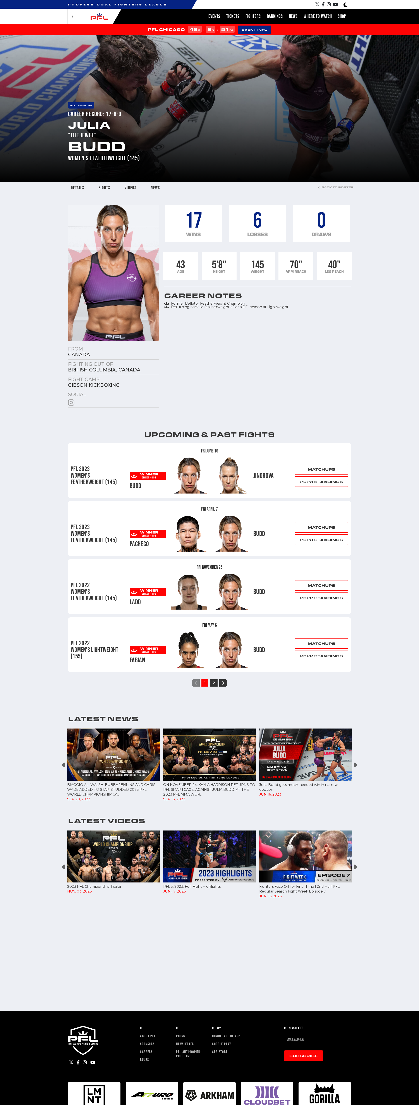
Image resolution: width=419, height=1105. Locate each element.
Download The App (226, 1036)
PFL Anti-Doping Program (188, 1054)
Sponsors (147, 1044)
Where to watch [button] (318, 16)
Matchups (321, 469)
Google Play (221, 1044)
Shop (342, 16)
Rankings (275, 16)
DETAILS (77, 187)
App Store (220, 1052)
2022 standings (321, 598)
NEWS (155, 187)
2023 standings (321, 481)
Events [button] (214, 16)
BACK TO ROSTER (337, 187)
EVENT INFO (255, 30)
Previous (64, 765)
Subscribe (303, 1055)
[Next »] (223, 683)
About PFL (148, 1036)
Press (180, 1036)
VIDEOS (130, 187)
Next (355, 765)
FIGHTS (104, 187)
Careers (146, 1052)
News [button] (293, 16)
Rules (144, 1059)
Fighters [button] (253, 16)
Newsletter (185, 1044)
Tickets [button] (232, 16)
